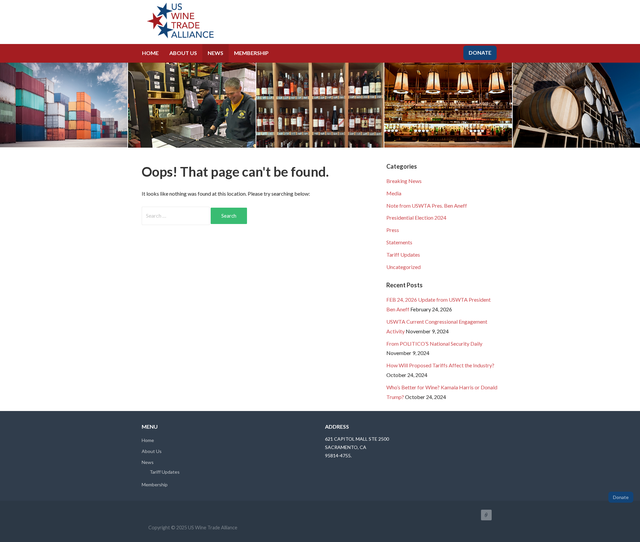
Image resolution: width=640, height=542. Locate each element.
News (215, 53)
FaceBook (486, 515)
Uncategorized (403, 267)
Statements (399, 242)
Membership (251, 53)
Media (393, 193)
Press (392, 230)
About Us (183, 53)
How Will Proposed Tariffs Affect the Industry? (440, 365)
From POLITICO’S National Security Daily (434, 343)
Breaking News (404, 181)
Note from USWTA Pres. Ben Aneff (426, 205)
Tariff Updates (403, 254)
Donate (480, 52)
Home (150, 53)
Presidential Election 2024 (416, 217)
